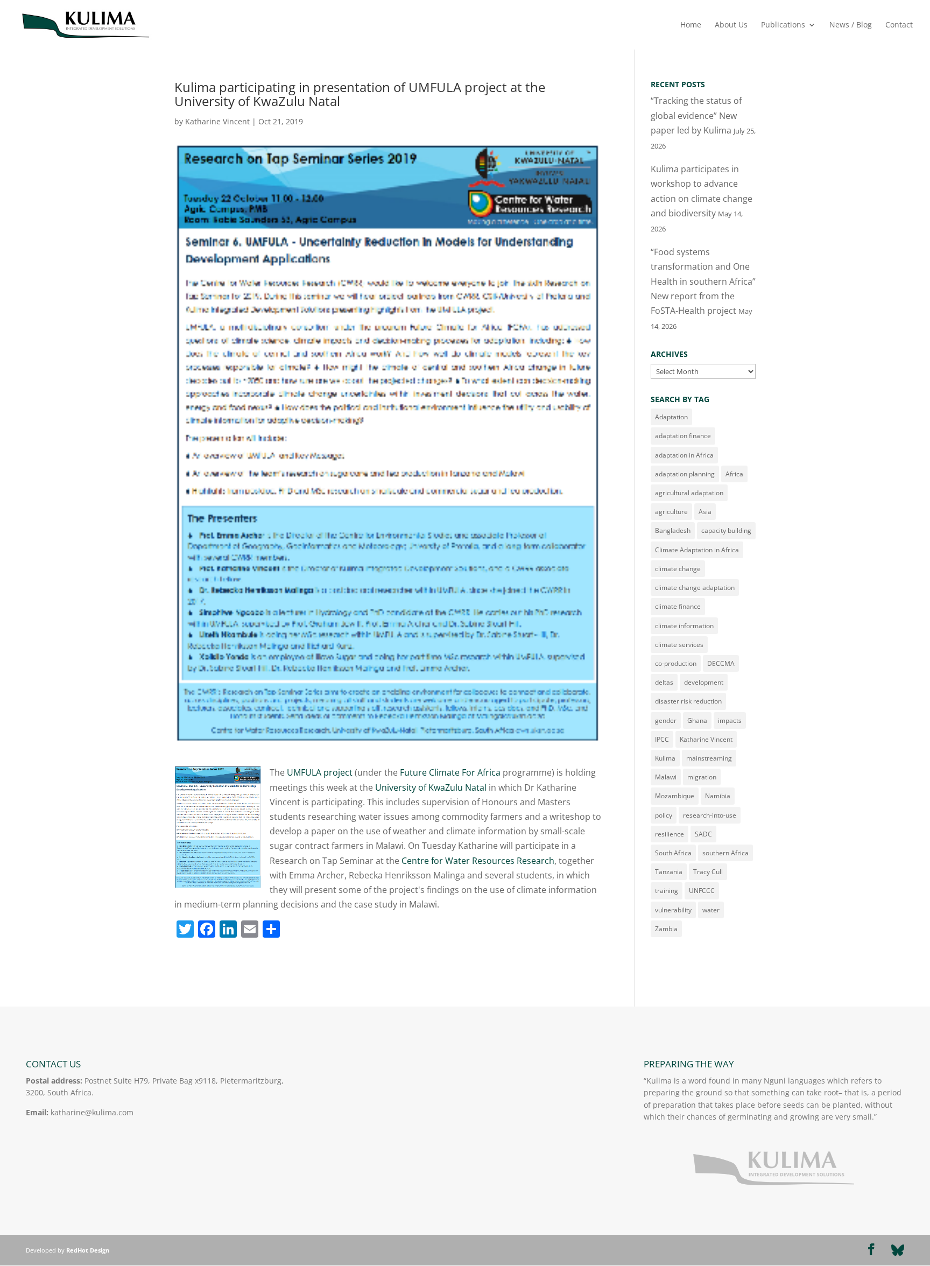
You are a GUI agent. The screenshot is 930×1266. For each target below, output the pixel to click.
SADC (703, 834)
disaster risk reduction (688, 701)
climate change (678, 568)
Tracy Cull (708, 871)
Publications (783, 25)
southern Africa (725, 852)
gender (666, 720)
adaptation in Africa (684, 455)
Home (690, 25)
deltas (664, 682)
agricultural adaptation (689, 492)
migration (701, 777)
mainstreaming (709, 758)
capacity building (726, 530)
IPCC (662, 739)
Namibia (717, 795)
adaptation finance (683, 435)
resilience (669, 834)
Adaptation (671, 416)
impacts (730, 720)
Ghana (697, 720)
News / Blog (850, 25)
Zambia (666, 928)
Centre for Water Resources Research (477, 861)
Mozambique (674, 795)
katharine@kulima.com (92, 1112)
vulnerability (673, 910)
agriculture (671, 511)
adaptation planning (685, 474)
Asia (705, 511)
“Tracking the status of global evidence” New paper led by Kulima (696, 115)
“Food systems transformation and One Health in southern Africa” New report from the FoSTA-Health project (703, 281)
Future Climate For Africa (450, 772)
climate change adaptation (695, 587)
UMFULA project (320, 772)
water (711, 910)
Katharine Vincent (217, 121)
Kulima (665, 758)
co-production (675, 663)
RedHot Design (87, 1250)
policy (663, 815)
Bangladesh (673, 530)
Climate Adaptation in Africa (697, 549)
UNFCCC (702, 890)
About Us (731, 25)
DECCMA (721, 663)
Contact (899, 25)
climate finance (678, 606)
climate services (679, 644)
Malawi (666, 777)
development (703, 682)
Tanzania (668, 871)
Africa (734, 474)
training (666, 890)
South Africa (673, 852)
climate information (684, 625)
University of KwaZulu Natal (431, 787)
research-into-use (709, 815)
